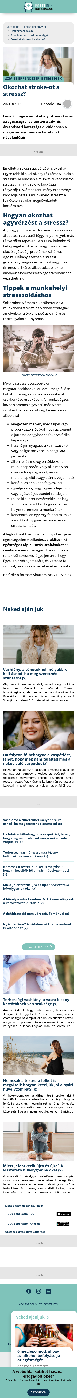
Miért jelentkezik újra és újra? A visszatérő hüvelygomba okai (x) (36, 887)
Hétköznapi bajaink (22, 31)
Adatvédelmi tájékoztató (38, 1304)
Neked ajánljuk (30, 1317)
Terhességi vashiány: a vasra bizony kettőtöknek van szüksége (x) (30, 854)
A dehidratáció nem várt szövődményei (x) (36, 913)
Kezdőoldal (13, 27)
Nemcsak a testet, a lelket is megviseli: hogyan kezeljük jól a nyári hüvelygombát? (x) (36, 870)
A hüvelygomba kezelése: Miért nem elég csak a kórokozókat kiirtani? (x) (38, 901)
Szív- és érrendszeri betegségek (29, 35)
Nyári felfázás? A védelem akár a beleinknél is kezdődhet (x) (37, 926)
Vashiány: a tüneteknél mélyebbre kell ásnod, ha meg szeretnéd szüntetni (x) (35, 673)
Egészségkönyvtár (35, 27)
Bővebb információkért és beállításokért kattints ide (38, 1382)
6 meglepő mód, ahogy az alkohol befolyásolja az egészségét (38, 1355)
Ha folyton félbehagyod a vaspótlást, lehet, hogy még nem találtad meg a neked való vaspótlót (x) (37, 759)
